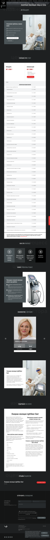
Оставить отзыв (41, 482)
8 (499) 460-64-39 (23, 236)
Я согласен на (27, 511)
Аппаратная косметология (34, 3)
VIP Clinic (26, 3)
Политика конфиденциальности (22, 526)
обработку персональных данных (29, 511)
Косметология (29, 3)
